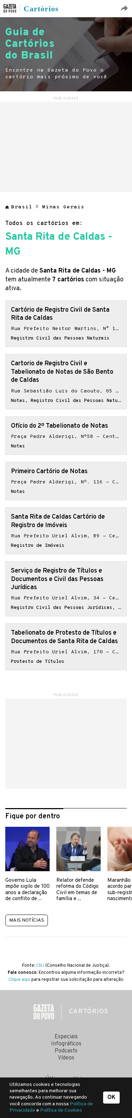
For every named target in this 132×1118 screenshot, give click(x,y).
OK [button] (111, 1097)
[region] (66, 146)
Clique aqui (19, 980)
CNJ (40, 966)
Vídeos (66, 1058)
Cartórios (41, 9)
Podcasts (66, 1051)
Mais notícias (26, 920)
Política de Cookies (61, 1110)
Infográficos (66, 1043)
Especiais (66, 1036)
